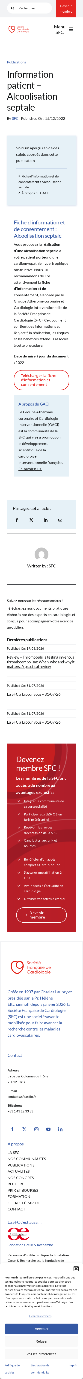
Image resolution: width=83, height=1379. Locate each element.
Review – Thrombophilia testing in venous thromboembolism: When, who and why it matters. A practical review (40, 662)
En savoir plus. (30, 468)
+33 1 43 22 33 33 (20, 1111)
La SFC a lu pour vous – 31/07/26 (34, 694)
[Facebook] (17, 520)
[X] (31, 520)
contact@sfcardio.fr (22, 1096)
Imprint (73, 1365)
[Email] (60, 520)
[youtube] (48, 1129)
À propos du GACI (34, 193)
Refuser (41, 1341)
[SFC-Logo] (18, 26)
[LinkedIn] (46, 520)
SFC (15, 118)
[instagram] (36, 1129)
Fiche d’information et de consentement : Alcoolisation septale (40, 181)
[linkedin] (60, 1129)
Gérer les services (40, 1316)
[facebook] (12, 1129)
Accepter (41, 1329)
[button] (76, 1268)
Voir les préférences (41, 1354)
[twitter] (24, 1129)
